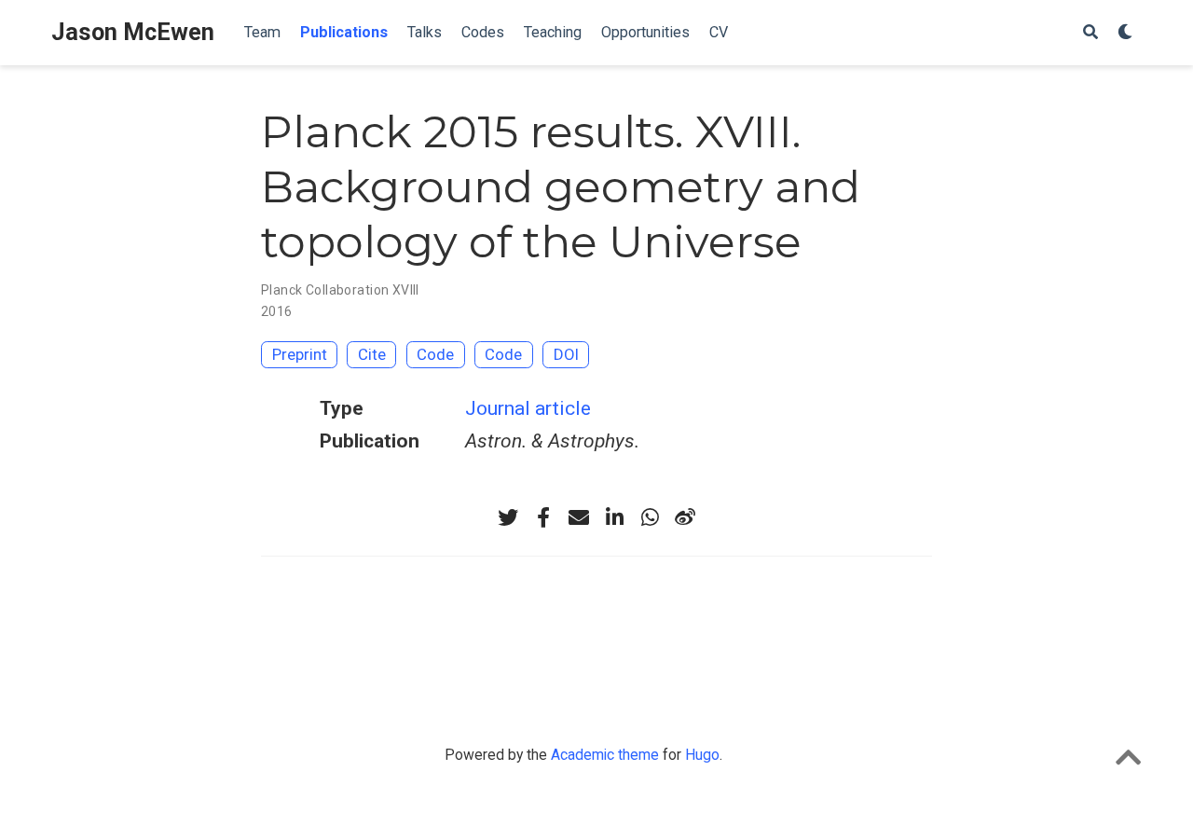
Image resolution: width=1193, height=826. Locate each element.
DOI (566, 354)
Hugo (702, 755)
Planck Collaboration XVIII (340, 289)
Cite (372, 354)
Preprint (299, 354)
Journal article (528, 408)
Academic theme (605, 755)
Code (435, 354)
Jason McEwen (132, 32)
